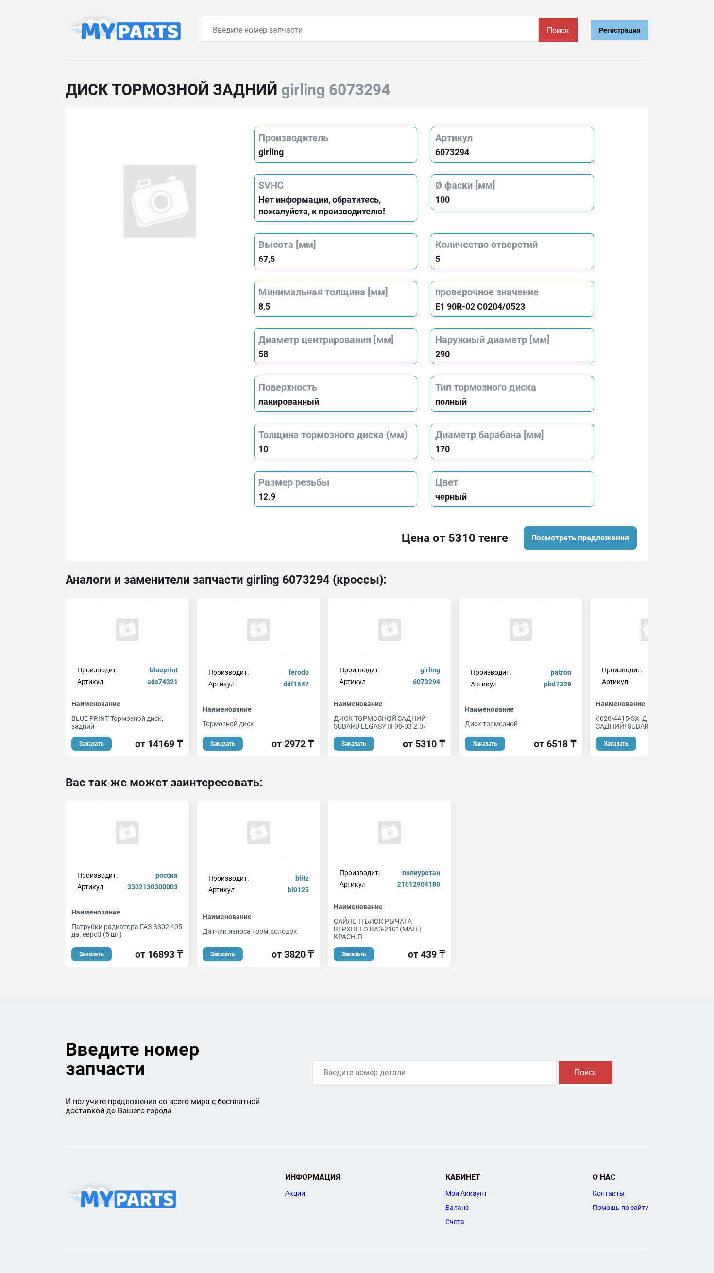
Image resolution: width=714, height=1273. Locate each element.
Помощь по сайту (620, 1207)
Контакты (609, 1193)
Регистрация (620, 30)
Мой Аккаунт (466, 1193)
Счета (454, 1221)
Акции (295, 1193)
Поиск (558, 30)
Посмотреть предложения (580, 537)
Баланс (457, 1207)
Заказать (91, 743)
